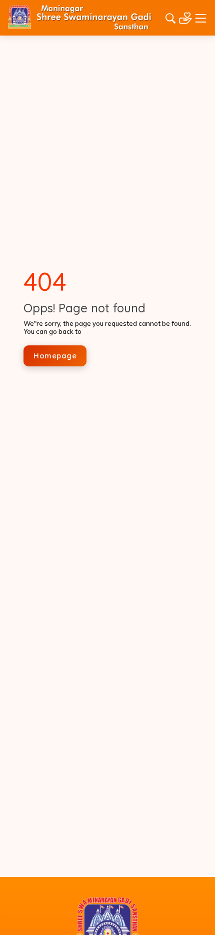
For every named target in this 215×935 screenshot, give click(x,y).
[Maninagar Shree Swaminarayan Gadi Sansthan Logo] (80, 17)
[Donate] (185, 17)
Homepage (55, 355)
